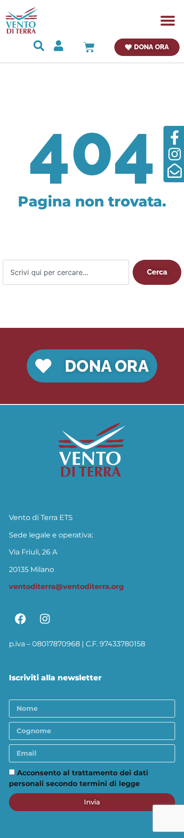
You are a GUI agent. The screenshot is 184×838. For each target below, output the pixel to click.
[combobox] (66, 272)
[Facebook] (20, 618)
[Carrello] (89, 47)
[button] (168, 20)
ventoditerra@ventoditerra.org (66, 586)
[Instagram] (44, 618)
